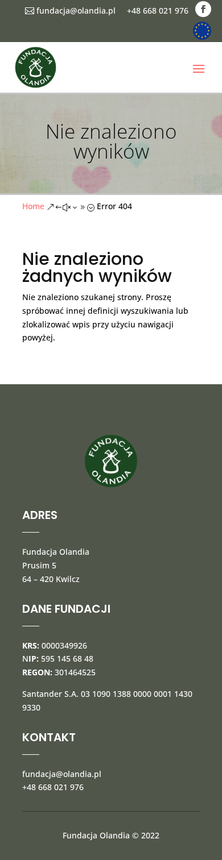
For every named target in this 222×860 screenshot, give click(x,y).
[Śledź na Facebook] (203, 9)
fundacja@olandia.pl (70, 10)
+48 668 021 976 (157, 10)
